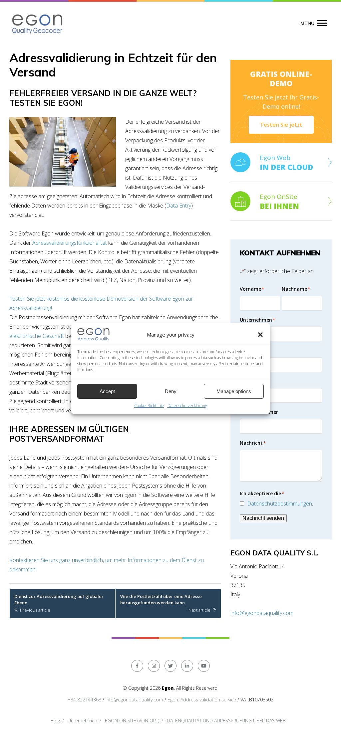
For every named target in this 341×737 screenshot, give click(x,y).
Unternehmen (82, 720)
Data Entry (178, 205)
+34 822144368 (84, 699)
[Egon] (37, 23)
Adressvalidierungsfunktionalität (69, 242)
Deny (170, 391)
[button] (260, 334)
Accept (107, 391)
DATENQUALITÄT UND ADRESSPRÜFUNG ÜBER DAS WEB (226, 720)
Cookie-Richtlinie (149, 405)
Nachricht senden (263, 518)
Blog (55, 720)
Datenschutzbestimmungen (279, 503)
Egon (173, 699)
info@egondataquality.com (261, 613)
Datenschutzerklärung (187, 405)
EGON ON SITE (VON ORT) (132, 720)
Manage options (233, 391)
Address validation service (208, 699)
